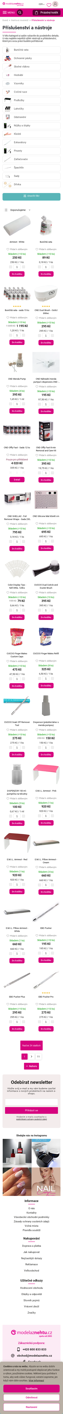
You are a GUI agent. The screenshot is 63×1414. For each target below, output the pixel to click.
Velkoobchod (31, 1270)
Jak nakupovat (31, 1252)
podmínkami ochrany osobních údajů (31, 1119)
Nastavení (31, 1407)
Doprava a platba (31, 1245)
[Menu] (4, 12)
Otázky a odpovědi (31, 1294)
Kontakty (31, 1212)
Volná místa (31, 1225)
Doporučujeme (18, 210)
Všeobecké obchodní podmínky (31, 1217)
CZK (41, 4)
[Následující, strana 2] (32, 1057)
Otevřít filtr (33, 196)
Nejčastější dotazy (31, 1258)
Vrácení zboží (31, 1306)
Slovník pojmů (31, 1300)
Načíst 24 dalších (31, 1045)
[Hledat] (20, 12)
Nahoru (33, 1066)
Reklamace (31, 1264)
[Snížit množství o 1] (10, 266)
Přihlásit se (31, 1110)
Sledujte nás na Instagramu (31, 1135)
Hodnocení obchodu (31, 1287)
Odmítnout (31, 1397)
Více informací (36, 1380)
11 (38, 1056)
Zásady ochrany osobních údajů (31, 1221)
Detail (17, 479)
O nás (31, 1208)
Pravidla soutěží (31, 1230)
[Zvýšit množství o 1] (23, 266)
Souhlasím (31, 1388)
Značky (32, 1312)
